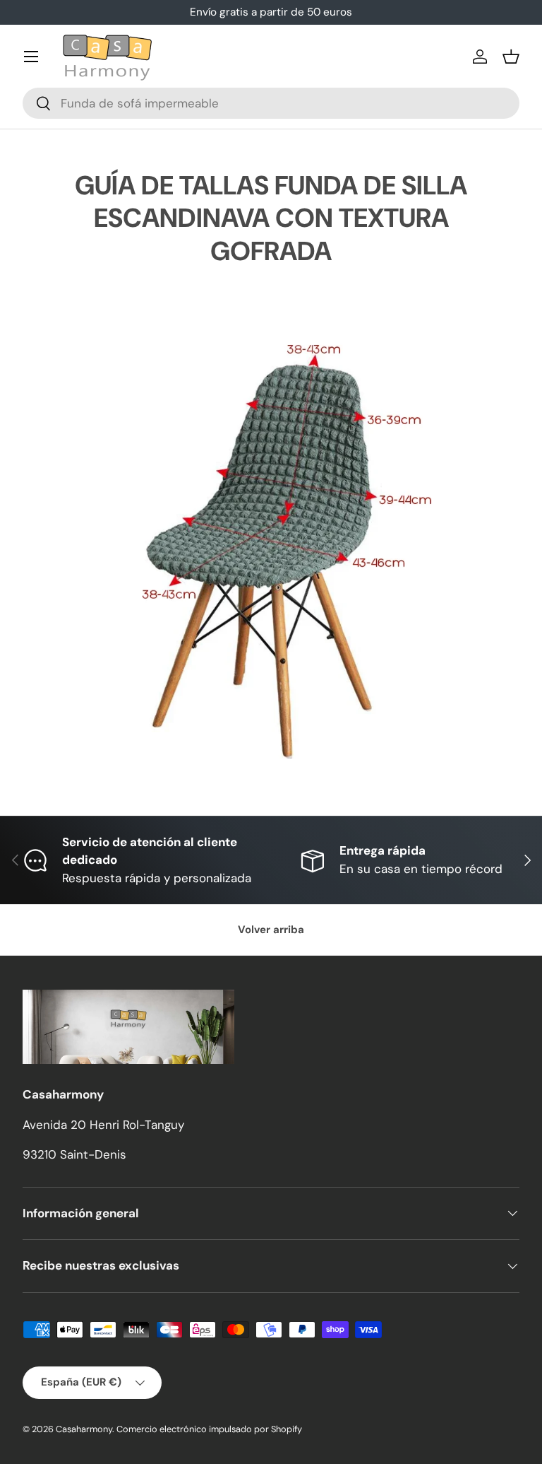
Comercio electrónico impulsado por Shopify (209, 1429)
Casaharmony (84, 1429)
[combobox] (271, 103)
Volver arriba (271, 930)
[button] (510, 56)
